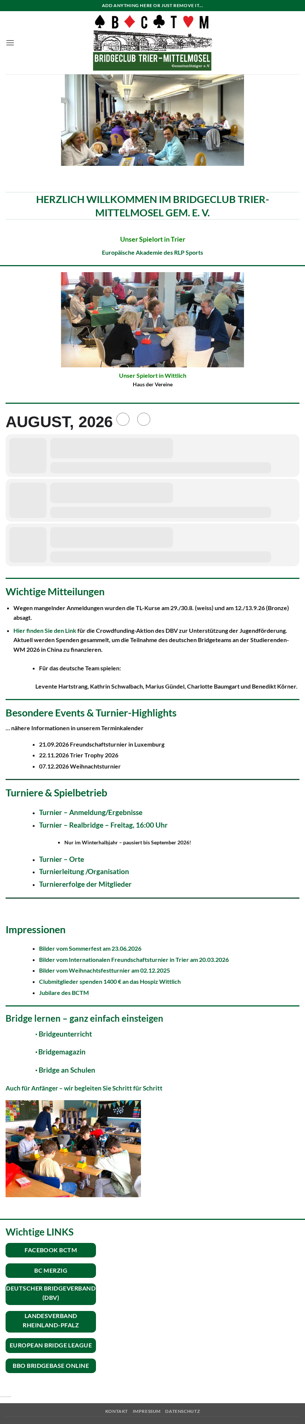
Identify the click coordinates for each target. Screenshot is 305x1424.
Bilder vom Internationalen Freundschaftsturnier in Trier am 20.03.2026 (134, 959)
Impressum (147, 1411)
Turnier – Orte (61, 859)
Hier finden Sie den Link (45, 630)
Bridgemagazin (62, 1052)
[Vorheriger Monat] (122, 419)
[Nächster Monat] (143, 419)
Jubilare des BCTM (64, 992)
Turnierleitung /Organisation (84, 871)
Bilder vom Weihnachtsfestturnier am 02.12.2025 (104, 970)
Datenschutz (182, 1411)
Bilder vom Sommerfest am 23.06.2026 (90, 948)
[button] (10, 42)
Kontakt (116, 1411)
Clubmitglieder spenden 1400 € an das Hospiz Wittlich (110, 981)
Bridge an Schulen (67, 1070)
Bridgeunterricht (63, 1034)
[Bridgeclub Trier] (152, 43)
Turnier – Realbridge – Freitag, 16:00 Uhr (103, 825)
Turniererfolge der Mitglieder (85, 884)
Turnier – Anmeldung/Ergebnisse (91, 812)
